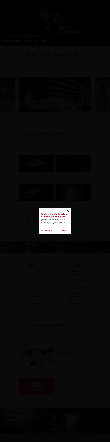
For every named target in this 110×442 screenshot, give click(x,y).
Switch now (65, 230)
